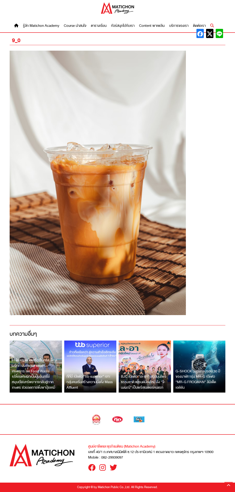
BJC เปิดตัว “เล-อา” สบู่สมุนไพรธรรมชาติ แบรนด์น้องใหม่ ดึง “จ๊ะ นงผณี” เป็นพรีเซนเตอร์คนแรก (143, 382)
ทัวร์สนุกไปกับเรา (122, 25)
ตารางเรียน (98, 25)
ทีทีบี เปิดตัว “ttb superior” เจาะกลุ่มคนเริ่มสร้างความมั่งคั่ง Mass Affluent (90, 382)
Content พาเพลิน (152, 25)
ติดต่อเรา (199, 25)
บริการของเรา (178, 25)
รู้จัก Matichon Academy (41, 25)
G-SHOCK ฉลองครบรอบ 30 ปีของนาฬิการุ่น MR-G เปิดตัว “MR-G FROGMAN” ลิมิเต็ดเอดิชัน (198, 379)
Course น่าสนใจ (75, 25)
